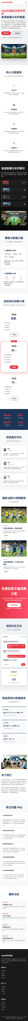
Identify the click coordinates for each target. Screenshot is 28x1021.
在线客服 (3, 1002)
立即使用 (14, 334)
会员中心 (3, 991)
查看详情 (6, 535)
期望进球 (7, 278)
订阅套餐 (3, 986)
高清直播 (3, 970)
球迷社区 (3, 977)
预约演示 (3, 1004)
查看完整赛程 (7, 264)
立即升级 (14, 398)
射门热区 (21, 278)
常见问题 (3, 989)
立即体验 (14, 367)
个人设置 (3, 993)
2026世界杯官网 (7, 2)
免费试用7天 (6, 33)
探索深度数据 (7, 285)
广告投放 (3, 1007)
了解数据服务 (17, 33)
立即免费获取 (14, 605)
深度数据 (3, 975)
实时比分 (3, 973)
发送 (23, 664)
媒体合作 (3, 1009)
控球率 (14, 278)
